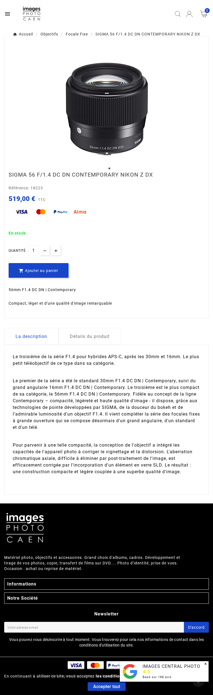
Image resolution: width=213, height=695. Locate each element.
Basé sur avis (157, 677)
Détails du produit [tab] (90, 336)
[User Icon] (189, 14)
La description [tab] (31, 336)
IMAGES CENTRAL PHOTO (171, 666)
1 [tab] (109, 168)
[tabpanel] (106, 106)
